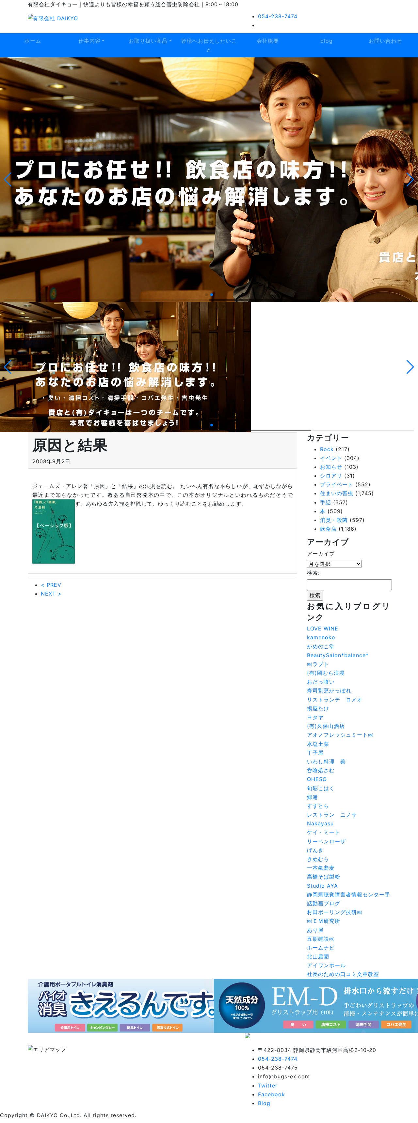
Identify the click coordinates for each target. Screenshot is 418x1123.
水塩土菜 (318, 744)
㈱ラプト (318, 664)
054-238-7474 (277, 16)
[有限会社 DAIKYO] (53, 18)
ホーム (32, 40)
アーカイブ (321, 553)
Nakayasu (320, 823)
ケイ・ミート (323, 832)
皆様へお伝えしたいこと (209, 45)
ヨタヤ (315, 717)
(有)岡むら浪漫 (326, 673)
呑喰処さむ (321, 770)
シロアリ (331, 475)
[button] (7, 179)
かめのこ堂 (321, 646)
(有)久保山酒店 (326, 726)
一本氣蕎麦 (321, 867)
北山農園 (318, 956)
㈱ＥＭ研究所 (323, 921)
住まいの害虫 (336, 493)
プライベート (336, 484)
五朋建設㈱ (321, 939)
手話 (325, 502)
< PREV (51, 585)
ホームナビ (321, 947)
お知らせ (331, 467)
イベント (331, 458)
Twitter (268, 1085)
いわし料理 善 (326, 761)
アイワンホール (326, 965)
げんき (315, 850)
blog (326, 40)
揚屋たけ (318, 708)
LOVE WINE (322, 628)
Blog (264, 1103)
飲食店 (328, 528)
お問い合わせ (385, 40)
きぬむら (318, 859)
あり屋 (315, 930)
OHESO (317, 779)
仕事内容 (89, 40)
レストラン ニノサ (332, 814)
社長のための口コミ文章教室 (343, 974)
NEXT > (51, 593)
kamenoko (321, 637)
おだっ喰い (321, 681)
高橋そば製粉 (323, 876)
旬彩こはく (321, 788)
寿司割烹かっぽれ (329, 690)
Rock (327, 449)
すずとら (318, 806)
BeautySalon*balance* (338, 655)
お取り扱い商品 (148, 40)
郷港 (312, 797)
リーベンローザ (326, 841)
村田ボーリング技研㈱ (334, 912)
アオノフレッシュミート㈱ (340, 734)
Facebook (271, 1094)
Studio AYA (322, 885)
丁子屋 (315, 752)
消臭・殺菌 (334, 520)
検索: (313, 572)
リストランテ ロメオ (334, 699)
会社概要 (268, 40)
